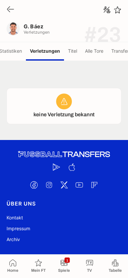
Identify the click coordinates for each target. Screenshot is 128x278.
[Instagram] (49, 185)
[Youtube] (79, 185)
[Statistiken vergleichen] (107, 10)
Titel (72, 51)
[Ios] (71, 167)
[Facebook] (34, 185)
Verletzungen (45, 51)
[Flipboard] (94, 185)
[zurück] (10, 9)
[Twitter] (64, 185)
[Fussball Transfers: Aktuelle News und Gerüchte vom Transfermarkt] (64, 154)
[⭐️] (117, 10)
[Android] (56, 167)
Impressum (18, 228)
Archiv (13, 239)
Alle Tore (94, 51)
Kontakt (15, 217)
